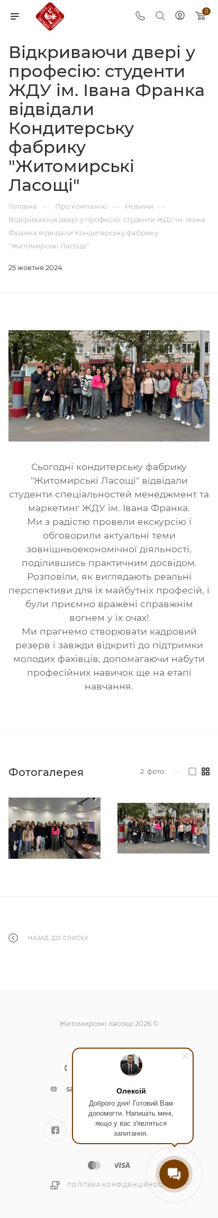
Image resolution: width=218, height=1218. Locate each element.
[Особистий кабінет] (180, 17)
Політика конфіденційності (117, 1185)
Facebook (55, 1130)
